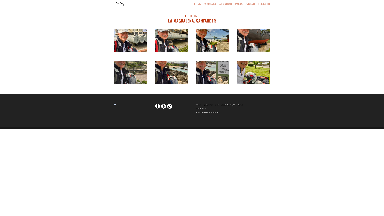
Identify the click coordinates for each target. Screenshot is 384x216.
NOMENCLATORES (264, 4)
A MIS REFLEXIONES (225, 4)
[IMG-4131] (130, 52)
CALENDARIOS (250, 4)
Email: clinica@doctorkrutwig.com (207, 112)
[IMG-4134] (130, 83)
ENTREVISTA (238, 4)
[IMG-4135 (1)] (253, 52)
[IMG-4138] (212, 83)
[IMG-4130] (171, 52)
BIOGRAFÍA (197, 4)
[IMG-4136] (212, 52)
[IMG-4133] (253, 83)
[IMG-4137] (171, 83)
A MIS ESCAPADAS (210, 4)
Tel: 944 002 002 (201, 109)
